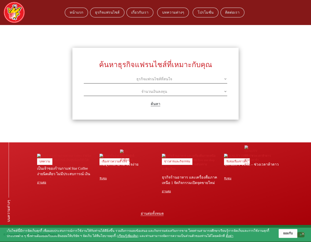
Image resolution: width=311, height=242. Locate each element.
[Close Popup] (303, 233)
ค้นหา (155, 104)
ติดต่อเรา (232, 12)
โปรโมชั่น (206, 12)
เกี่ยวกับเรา (139, 12)
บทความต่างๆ (173, 12)
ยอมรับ (288, 233)
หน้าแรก (76, 12)
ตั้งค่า (229, 236)
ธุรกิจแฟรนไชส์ (107, 12)
